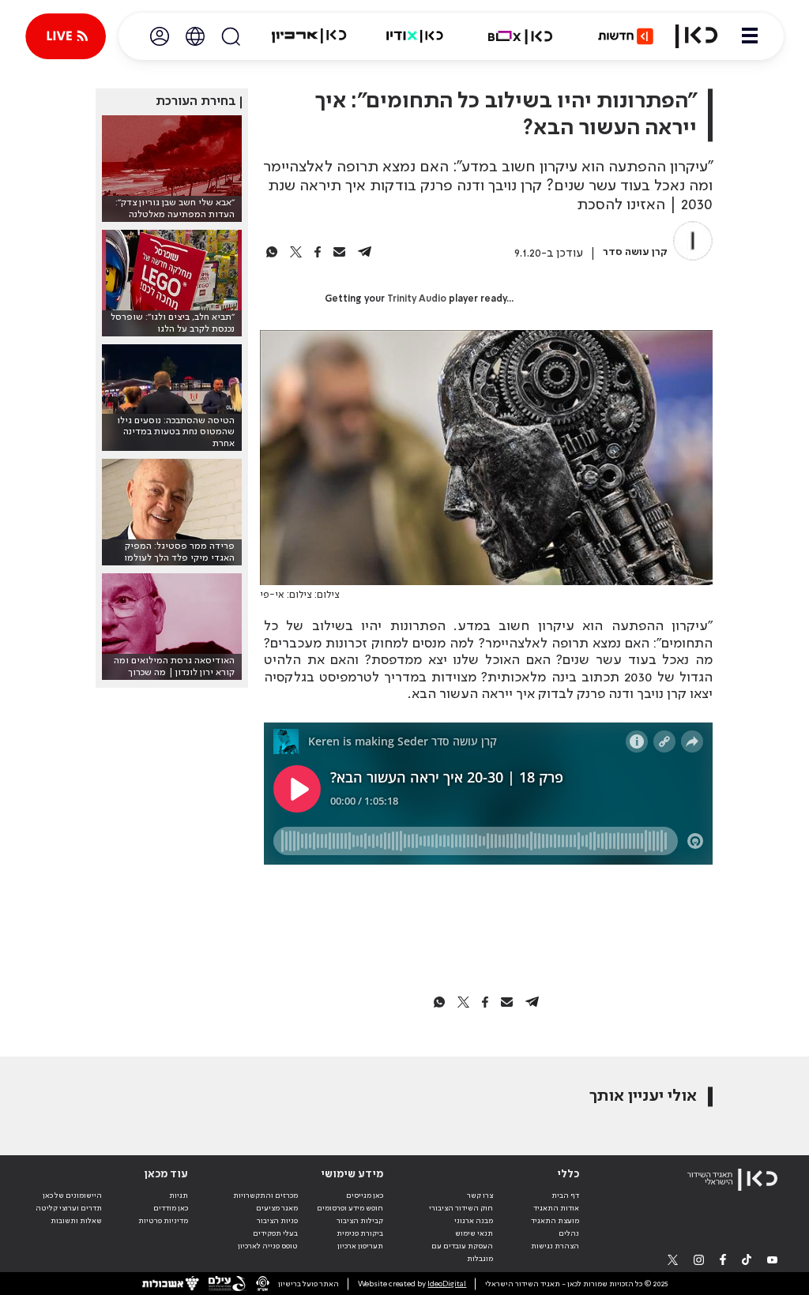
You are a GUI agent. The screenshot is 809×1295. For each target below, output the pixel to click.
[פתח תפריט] (749, 36)
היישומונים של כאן (72, 1195)
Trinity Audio (416, 299)
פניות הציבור (277, 1221)
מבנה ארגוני (473, 1221)
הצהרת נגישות (555, 1246)
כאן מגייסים (364, 1195)
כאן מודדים (170, 1208)
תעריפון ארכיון (360, 1245)
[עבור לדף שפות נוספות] (195, 36)
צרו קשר (480, 1195)
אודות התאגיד (556, 1208)
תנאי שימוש (474, 1233)
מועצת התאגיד (555, 1221)
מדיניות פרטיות (163, 1221)
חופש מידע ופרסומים (350, 1208)
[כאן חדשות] (625, 36)
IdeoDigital (446, 1284)
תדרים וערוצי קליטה (69, 1208)
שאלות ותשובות (76, 1221)
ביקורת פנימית (360, 1233)
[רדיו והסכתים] (415, 36)
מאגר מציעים (277, 1208)
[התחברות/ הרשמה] (159, 36)
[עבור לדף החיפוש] (230, 36)
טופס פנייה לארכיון (268, 1246)
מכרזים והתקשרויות (265, 1195)
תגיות (178, 1195)
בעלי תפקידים (275, 1233)
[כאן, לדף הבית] (696, 36)
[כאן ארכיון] (309, 36)
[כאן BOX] (520, 36)
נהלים (569, 1233)
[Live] (65, 36)
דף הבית (565, 1195)
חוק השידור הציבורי (461, 1208)
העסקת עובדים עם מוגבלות (462, 1252)
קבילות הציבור (360, 1221)
